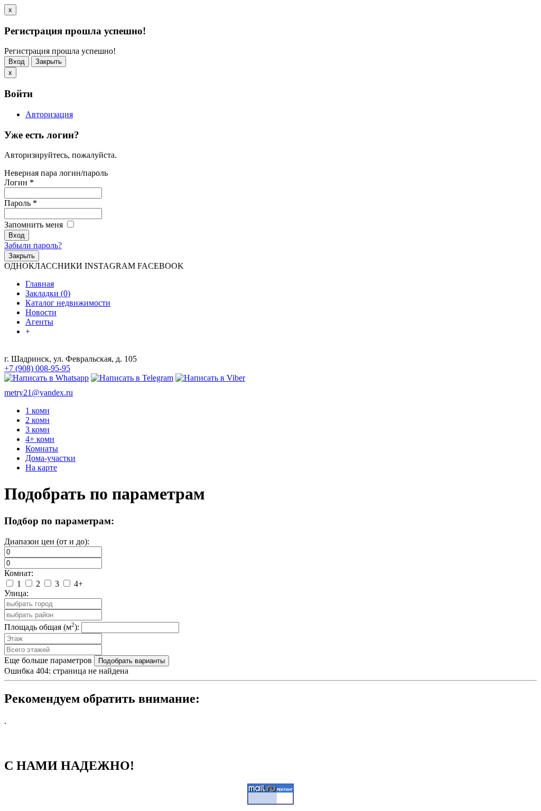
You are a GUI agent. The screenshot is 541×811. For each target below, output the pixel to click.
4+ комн (39, 439)
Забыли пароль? (33, 245)
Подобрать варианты (131, 661)
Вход (16, 61)
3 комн (37, 429)
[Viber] (210, 377)
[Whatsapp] (46, 377)
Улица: (16, 593)
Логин (19, 182)
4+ (77, 583)
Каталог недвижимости (67, 302)
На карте (41, 467)
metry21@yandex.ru (38, 392)
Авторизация (49, 114)
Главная (39, 283)
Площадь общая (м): (41, 627)
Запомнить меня (34, 224)
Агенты (39, 321)
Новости (41, 312)
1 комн (37, 410)
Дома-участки (50, 458)
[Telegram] (132, 377)
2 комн (37, 420)
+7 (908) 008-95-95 (37, 368)
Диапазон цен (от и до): (46, 541)
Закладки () (47, 293)
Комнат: (18, 573)
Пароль (20, 203)
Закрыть (48, 61)
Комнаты (41, 448)
